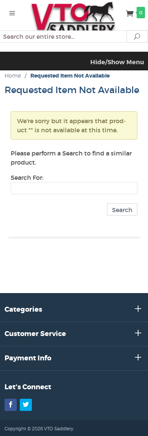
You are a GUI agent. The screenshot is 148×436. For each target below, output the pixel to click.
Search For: (27, 177)
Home (13, 75)
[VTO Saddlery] (74, 19)
